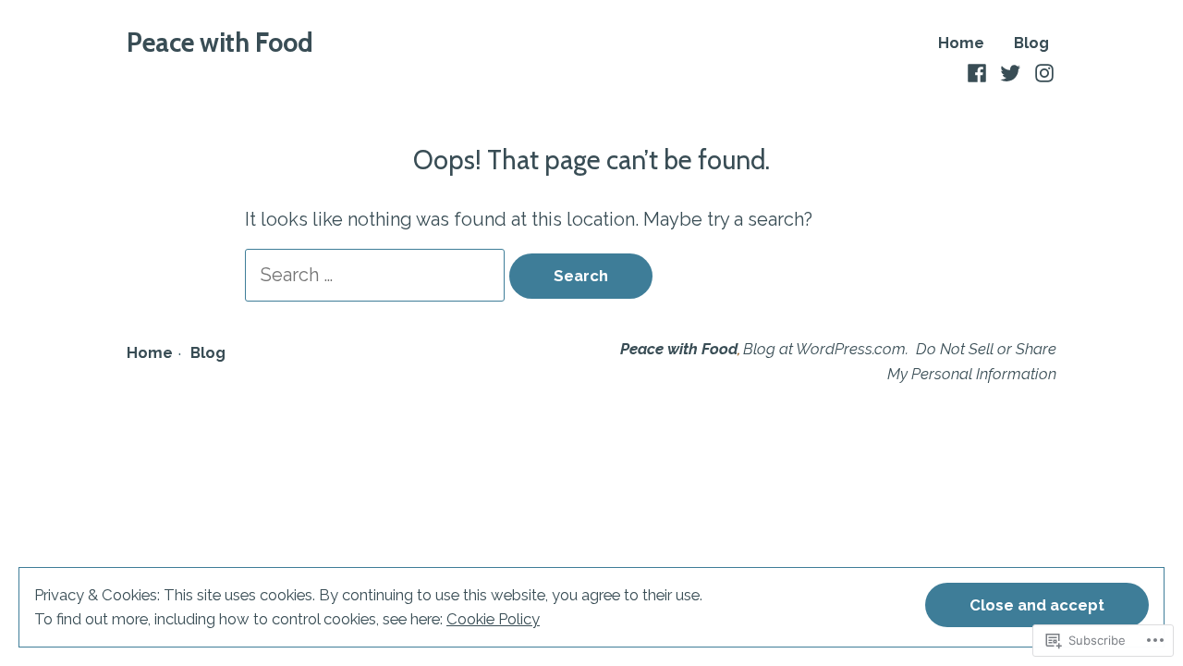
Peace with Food (220, 42)
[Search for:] (377, 275)
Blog (1031, 43)
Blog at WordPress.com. (826, 348)
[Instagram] (1042, 71)
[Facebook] (979, 71)
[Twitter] (1011, 71)
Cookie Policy (493, 619)
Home (961, 43)
